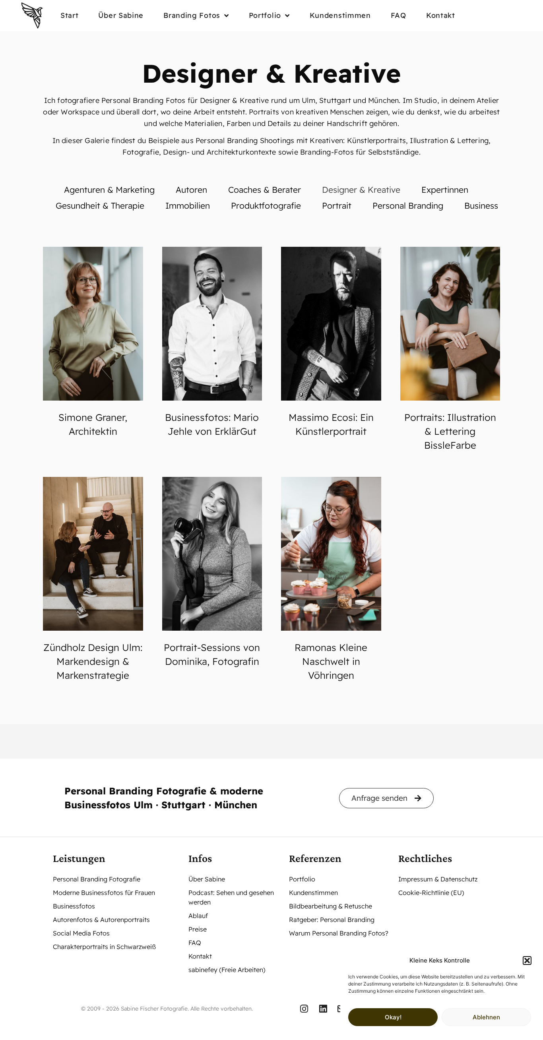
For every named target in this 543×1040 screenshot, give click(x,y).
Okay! (393, 1017)
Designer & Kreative (361, 189)
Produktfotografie (266, 205)
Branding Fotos (191, 15)
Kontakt (440, 15)
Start (69, 15)
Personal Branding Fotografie (96, 879)
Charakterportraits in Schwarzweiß (104, 947)
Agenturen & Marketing (109, 189)
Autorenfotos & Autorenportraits (101, 920)
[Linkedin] (323, 1008)
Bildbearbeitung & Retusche (330, 906)
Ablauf (198, 916)
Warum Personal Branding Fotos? (338, 933)
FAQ (398, 15)
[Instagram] (304, 1008)
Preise (197, 929)
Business (481, 205)
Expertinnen (444, 189)
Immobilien (187, 205)
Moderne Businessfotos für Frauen (104, 893)
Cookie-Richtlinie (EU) (431, 893)
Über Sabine (121, 15)
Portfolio (265, 15)
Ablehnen (486, 1017)
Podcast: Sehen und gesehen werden (231, 897)
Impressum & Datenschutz (437, 879)
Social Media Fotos (81, 933)
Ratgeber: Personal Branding (331, 920)
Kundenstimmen (340, 15)
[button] (527, 960)
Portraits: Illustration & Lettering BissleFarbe (450, 431)
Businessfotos (74, 906)
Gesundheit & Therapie (100, 205)
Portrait (336, 205)
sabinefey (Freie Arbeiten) (227, 970)
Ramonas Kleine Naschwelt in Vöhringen (331, 661)
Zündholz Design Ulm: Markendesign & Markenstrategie (92, 661)
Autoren (191, 189)
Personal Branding (407, 205)
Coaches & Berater (264, 189)
